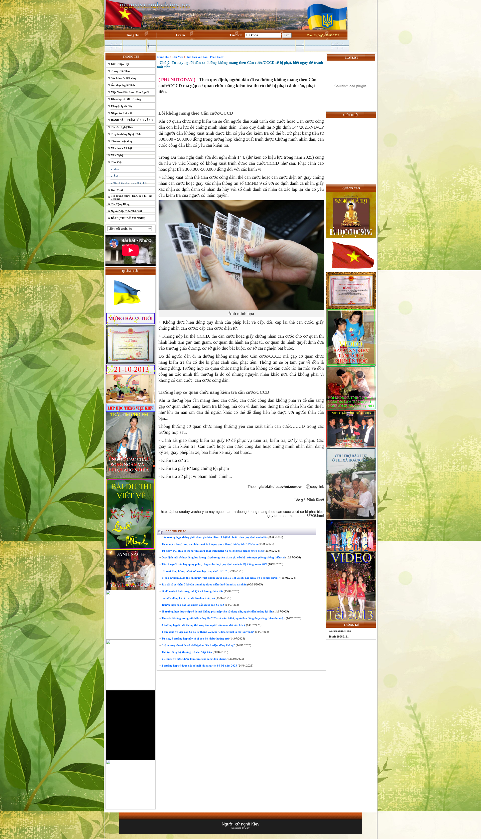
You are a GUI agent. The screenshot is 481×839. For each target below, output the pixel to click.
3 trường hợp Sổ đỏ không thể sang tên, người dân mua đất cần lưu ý (203, 624)
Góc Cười (117, 190)
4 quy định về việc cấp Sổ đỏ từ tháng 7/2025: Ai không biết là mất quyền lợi (207, 631)
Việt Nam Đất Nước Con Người (130, 92)
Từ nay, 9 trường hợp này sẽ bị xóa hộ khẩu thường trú (195, 638)
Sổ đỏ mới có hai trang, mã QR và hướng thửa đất (192, 591)
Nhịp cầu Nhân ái (121, 113)
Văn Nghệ (117, 155)
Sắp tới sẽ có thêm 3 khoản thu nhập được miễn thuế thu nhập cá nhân (204, 584)
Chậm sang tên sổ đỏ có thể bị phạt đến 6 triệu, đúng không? (198, 645)
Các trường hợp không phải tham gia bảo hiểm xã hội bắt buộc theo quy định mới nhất (214, 537)
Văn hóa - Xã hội (121, 148)
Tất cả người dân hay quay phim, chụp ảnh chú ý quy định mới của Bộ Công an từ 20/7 (214, 564)
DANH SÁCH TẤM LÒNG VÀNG (132, 120)
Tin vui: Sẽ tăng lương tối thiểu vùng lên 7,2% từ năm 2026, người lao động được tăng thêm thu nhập (223, 618)
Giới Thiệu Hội (120, 64)
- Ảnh (114, 176)
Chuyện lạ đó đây (121, 106)
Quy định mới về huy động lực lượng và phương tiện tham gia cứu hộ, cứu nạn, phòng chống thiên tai (223, 557)
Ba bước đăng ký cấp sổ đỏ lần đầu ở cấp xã (188, 597)
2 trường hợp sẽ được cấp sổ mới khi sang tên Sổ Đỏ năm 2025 (199, 665)
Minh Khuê (315, 500)
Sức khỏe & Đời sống (123, 78)
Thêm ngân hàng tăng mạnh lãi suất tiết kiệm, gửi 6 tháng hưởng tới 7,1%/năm (209, 543)
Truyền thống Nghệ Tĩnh (126, 134)
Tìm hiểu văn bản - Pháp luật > (205, 56)
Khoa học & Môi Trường (126, 99)
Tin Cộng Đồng (120, 204)
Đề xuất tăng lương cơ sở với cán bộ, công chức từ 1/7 (194, 570)
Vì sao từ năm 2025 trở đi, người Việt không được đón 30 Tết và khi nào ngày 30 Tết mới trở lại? (220, 577)
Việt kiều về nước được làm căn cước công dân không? (194, 658)
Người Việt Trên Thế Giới (126, 211)
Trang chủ (133, 35)
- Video (115, 169)
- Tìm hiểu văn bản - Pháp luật (129, 183)
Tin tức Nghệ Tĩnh (122, 127)
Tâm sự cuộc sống (122, 141)
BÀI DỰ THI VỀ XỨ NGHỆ (128, 218)
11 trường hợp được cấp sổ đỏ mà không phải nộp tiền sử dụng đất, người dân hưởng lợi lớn (217, 611)
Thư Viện (116, 162)
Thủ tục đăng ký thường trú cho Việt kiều (186, 652)
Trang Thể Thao (121, 71)
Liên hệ (180, 35)
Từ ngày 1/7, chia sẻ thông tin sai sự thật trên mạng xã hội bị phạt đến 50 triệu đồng (212, 550)
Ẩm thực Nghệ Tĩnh (123, 85)
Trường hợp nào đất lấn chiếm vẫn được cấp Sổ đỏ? (192, 604)
